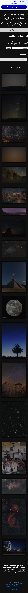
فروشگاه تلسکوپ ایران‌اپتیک (14, 586)
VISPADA (14, 590)
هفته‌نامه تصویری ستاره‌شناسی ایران (14, 16)
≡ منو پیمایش (14, 30)
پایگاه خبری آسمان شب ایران (14, 584)
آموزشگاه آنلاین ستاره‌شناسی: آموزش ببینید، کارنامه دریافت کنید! (14, 4)
